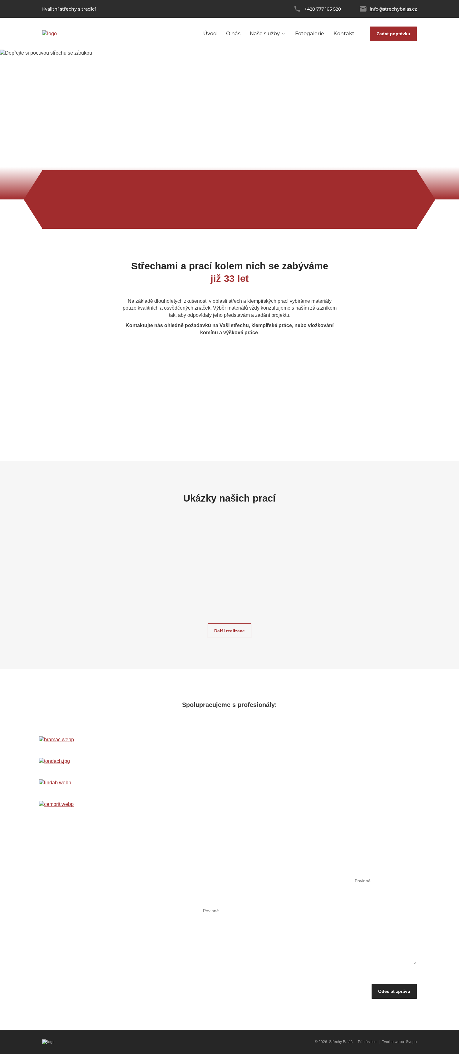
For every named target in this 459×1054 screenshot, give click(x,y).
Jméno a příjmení (193, 881)
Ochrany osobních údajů (278, 976)
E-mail (347, 881)
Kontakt (343, 34)
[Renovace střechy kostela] (361, 564)
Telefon (267, 881)
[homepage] (49, 33)
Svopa (411, 1042)
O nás (233, 34)
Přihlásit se (367, 1042)
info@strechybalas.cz (393, 9)
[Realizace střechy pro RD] (186, 564)
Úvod (210, 34)
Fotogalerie (309, 34)
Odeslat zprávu (394, 991)
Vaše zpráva (189, 911)
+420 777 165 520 (322, 9)
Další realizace (229, 630)
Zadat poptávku (393, 33)
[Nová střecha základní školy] (98, 564)
